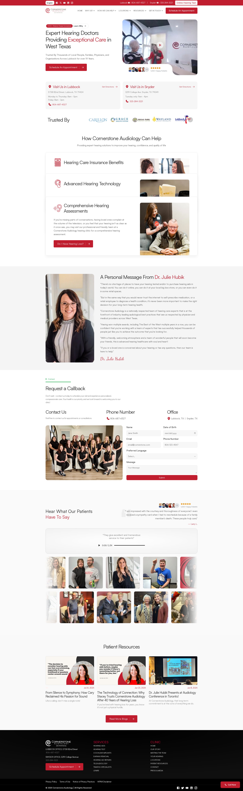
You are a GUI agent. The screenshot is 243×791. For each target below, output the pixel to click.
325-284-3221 (136, 101)
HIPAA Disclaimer (104, 781)
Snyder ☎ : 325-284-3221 (161, 3)
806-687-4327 (59, 104)
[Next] (190, 119)
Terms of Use (64, 781)
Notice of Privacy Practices (84, 781)
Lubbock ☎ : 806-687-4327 (133, 3)
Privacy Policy (51, 781)
